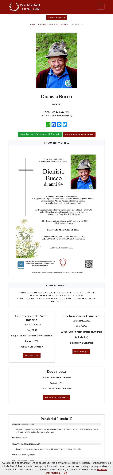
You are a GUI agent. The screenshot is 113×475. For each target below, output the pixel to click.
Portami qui (32, 355)
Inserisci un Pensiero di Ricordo (40, 134)
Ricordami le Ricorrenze (79, 134)
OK (65, 472)
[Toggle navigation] (100, 7)
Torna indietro (56, 17)
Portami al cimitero (56, 397)
